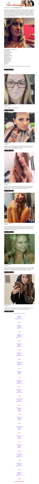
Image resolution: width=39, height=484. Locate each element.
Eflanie (5, 192)
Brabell (5, 73)
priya (5, 111)
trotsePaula (6, 151)
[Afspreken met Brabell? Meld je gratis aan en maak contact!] (19, 103)
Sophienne (6, 273)
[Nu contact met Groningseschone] (9, 70)
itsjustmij (6, 233)
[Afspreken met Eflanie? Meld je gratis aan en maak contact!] (19, 222)
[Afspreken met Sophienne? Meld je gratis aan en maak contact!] (19, 303)
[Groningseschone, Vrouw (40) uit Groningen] (19, 47)
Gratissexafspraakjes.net (19, 481)
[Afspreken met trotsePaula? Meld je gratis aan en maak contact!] (19, 182)
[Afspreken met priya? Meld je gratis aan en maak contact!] (19, 142)
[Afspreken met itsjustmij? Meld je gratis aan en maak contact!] (19, 263)
